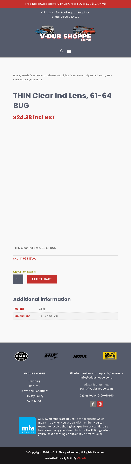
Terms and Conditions (34, 391)
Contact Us (34, 400)
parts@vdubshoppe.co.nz (96, 388)
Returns (34, 386)
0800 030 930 (70, 17)
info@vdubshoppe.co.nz (97, 377)
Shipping (34, 381)
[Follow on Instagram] (100, 404)
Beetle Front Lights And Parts (88, 75)
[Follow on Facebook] (93, 404)
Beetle (25, 75)
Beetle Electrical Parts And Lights (50, 75)
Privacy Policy (34, 396)
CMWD (81, 458)
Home (16, 75)
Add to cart (42, 279)
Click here (48, 12)
